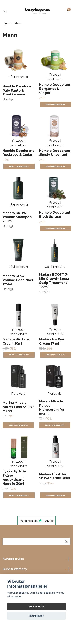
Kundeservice (13, 559)
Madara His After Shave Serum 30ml (54, 476)
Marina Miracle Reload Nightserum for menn (51, 407)
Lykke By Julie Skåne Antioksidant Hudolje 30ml (14, 477)
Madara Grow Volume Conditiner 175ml (18, 280)
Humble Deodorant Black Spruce (54, 214)
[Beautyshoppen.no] (37, 11)
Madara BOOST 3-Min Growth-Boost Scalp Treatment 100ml (54, 281)
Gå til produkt (18, 77)
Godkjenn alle (36, 606)
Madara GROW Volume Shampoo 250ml (17, 217)
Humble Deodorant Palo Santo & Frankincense (18, 90)
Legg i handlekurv (18, 425)
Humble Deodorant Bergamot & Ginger (54, 89)
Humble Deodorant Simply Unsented (54, 153)
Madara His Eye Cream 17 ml (51, 341)
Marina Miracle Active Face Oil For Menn (18, 407)
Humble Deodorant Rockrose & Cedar (18, 153)
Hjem (6, 23)
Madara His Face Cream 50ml (16, 341)
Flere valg (18, 393)
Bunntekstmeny (15, 569)
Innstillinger (36, 615)
